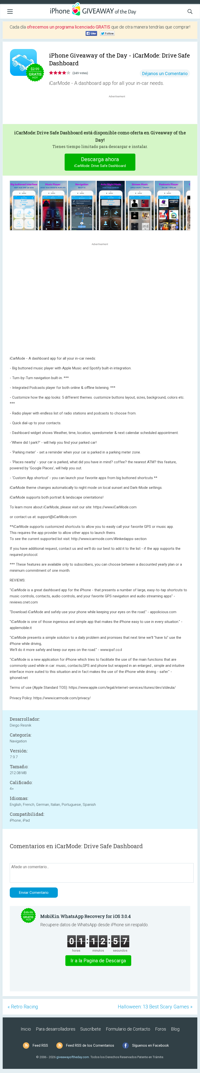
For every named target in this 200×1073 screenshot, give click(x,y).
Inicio (26, 1029)
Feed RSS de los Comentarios (90, 1045)
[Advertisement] (119, 110)
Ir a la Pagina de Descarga (98, 961)
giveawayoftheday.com (72, 1057)
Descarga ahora (100, 162)
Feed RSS (40, 1045)
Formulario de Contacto (128, 1029)
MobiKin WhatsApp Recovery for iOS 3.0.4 (85, 916)
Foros (160, 1029)
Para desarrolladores (55, 1029)
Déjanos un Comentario (165, 73)
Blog (175, 1029)
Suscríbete (90, 1029)
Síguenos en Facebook (150, 1045)
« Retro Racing (23, 1007)
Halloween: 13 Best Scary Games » (155, 1007)
